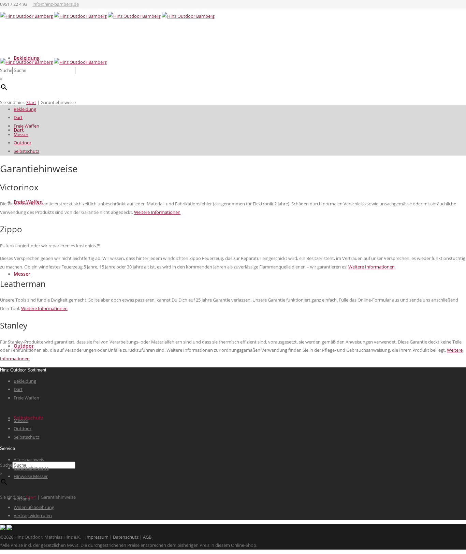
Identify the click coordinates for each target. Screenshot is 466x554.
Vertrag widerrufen (33, 515)
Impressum (96, 537)
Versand (22, 499)
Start (31, 497)
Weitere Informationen (157, 212)
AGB (147, 537)
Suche (6, 465)
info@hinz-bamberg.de (55, 4)
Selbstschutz (28, 417)
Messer (22, 274)
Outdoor (22, 143)
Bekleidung (25, 109)
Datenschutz (126, 537)
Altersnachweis (29, 459)
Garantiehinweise (31, 468)
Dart (18, 117)
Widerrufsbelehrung (34, 507)
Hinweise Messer (31, 476)
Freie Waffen (26, 126)
